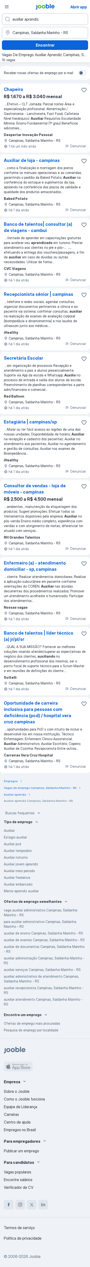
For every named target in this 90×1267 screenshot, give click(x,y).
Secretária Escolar (23, 358)
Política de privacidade (23, 1238)
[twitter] (31, 1204)
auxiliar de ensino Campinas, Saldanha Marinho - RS (43, 933)
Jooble (35, 1256)
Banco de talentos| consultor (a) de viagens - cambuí (38, 227)
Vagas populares (17, 1172)
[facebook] (8, 1204)
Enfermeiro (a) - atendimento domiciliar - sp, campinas (35, 566)
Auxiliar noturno (16, 857)
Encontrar (45, 45)
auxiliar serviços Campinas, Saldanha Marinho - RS (42, 970)
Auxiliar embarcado (18, 884)
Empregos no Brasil (20, 1129)
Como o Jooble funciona (24, 1099)
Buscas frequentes (20, 813)
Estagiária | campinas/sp (30, 421)
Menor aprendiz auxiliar (21, 891)
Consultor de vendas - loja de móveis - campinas (35, 488)
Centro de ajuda (17, 1122)
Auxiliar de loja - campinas (32, 160)
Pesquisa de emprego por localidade (31, 1030)
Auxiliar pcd (12, 844)
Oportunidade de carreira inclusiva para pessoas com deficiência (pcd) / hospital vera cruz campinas (37, 712)
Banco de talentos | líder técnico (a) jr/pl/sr (38, 636)
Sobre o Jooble (17, 1091)
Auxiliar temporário (18, 851)
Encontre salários (18, 1179)
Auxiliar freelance (17, 877)
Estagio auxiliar (15, 837)
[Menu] (7, 7)
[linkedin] (43, 1204)
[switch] (82, 73)
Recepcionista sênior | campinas (38, 294)
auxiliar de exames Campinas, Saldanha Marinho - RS (44, 940)
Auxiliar (9, 830)
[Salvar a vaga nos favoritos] (84, 90)
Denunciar (78, 146)
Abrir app (78, 7)
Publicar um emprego (21, 1150)
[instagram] (20, 1204)
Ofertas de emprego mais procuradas (32, 1023)
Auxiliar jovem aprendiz (21, 864)
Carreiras (11, 1114)
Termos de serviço (19, 1227)
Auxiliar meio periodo (19, 871)
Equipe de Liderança (20, 1106)
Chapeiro (13, 89)
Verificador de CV (18, 1187)
